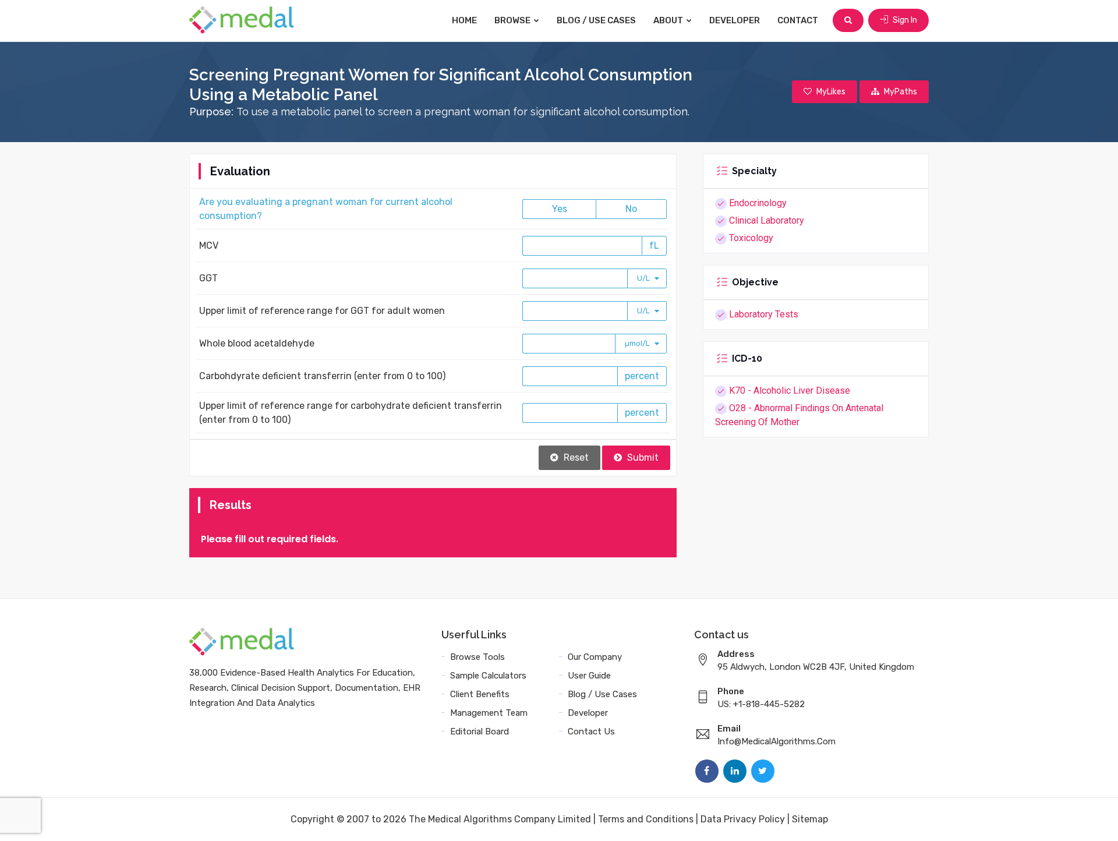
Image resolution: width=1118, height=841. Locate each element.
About (669, 20)
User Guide (589, 675)
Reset (575, 457)
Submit (642, 457)
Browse (513, 20)
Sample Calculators (488, 675)
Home (464, 20)
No (631, 208)
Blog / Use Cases (596, 20)
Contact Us (591, 731)
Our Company (595, 657)
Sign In (904, 20)
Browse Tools (477, 657)
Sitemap (810, 819)
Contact (797, 20)
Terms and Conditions (646, 819)
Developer (734, 20)
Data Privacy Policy (742, 819)
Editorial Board (479, 731)
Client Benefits (480, 694)
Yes (559, 208)
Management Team (489, 713)
